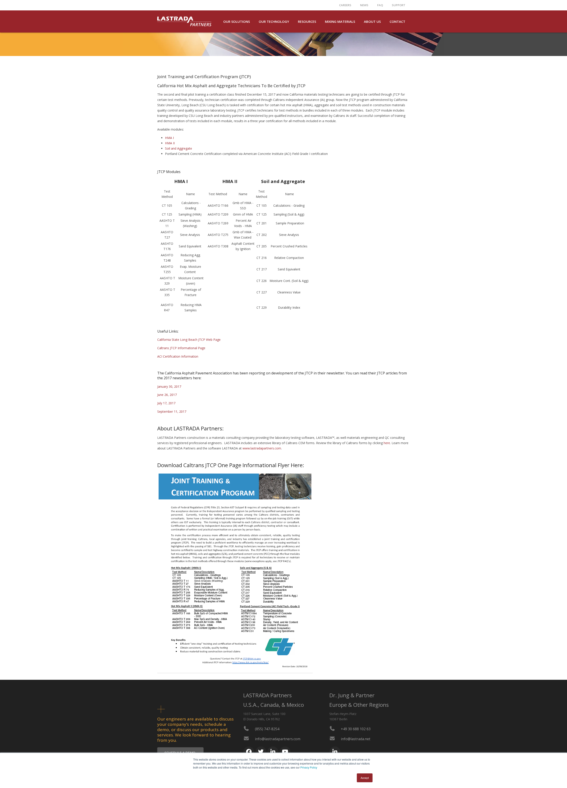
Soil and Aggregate (178, 148)
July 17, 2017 (166, 403)
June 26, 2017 (167, 395)
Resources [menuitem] (307, 21)
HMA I (169, 138)
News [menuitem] (364, 5)
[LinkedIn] (272, 751)
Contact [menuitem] (397, 21)
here (387, 443)
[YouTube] (285, 751)
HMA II (170, 143)
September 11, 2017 (171, 411)
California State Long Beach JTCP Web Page (189, 339)
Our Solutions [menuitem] (236, 21)
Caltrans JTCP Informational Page (181, 348)
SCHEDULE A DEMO (180, 752)
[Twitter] (260, 751)
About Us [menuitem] (372, 21)
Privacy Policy (308, 767)
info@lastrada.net (355, 738)
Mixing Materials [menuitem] (340, 21)
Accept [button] (365, 778)
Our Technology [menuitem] (274, 21)
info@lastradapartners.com (277, 738)
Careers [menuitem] (345, 5)
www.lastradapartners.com (262, 448)
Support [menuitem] (398, 5)
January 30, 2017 (169, 386)
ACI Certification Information (177, 356)
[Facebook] (248, 751)
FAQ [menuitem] (380, 5)
